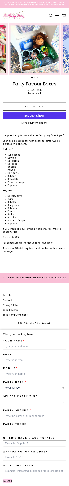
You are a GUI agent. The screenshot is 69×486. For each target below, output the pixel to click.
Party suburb (17, 410)
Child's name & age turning (29, 438)
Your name (13, 340)
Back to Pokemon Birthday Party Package (36, 278)
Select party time (21, 396)
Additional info (18, 465)
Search (7, 295)
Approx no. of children (25, 451)
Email (9, 354)
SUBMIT (7, 481)
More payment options (34, 122)
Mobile (10, 368)
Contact (7, 300)
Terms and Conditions (15, 314)
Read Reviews (10, 310)
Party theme (14, 424)
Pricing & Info (10, 305)
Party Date (15, 382)
